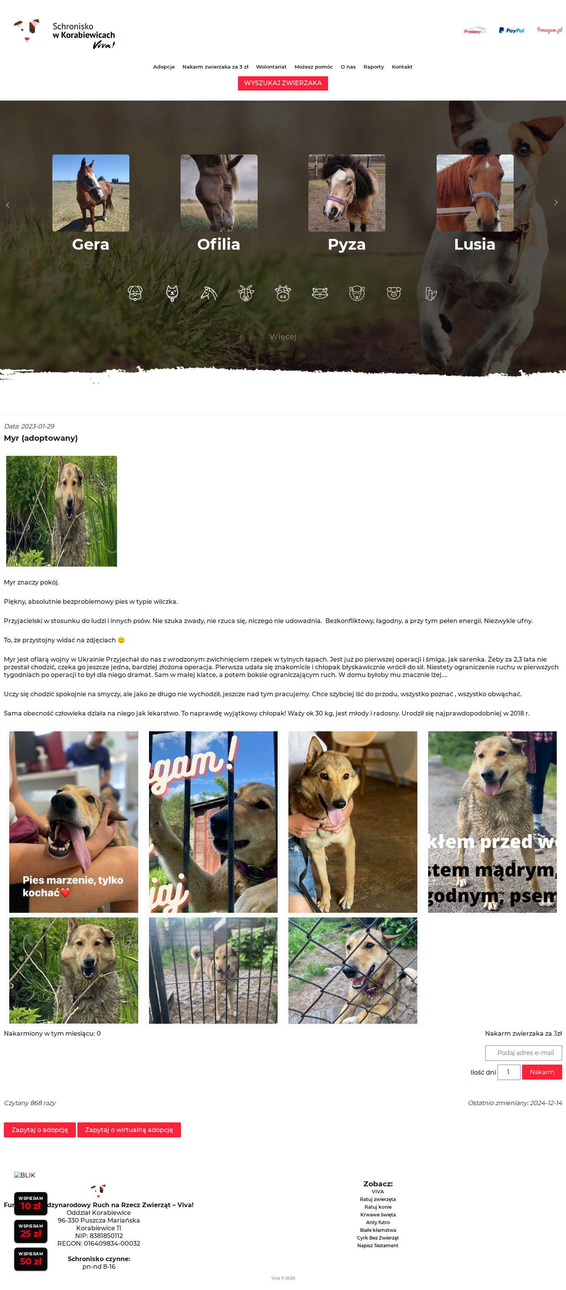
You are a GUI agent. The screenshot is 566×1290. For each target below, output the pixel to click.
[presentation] (8, 205)
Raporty (373, 67)
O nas (348, 67)
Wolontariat (271, 67)
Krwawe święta (378, 1215)
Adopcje (164, 67)
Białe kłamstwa (378, 1230)
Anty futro (378, 1222)
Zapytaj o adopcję (40, 1130)
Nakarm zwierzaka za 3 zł (215, 67)
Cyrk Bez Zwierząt (378, 1238)
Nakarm (542, 1072)
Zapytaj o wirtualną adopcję (129, 1130)
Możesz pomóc (314, 67)
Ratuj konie (378, 1207)
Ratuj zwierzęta (378, 1199)
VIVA (378, 1191)
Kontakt (402, 67)
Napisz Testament (378, 1245)
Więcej (283, 336)
